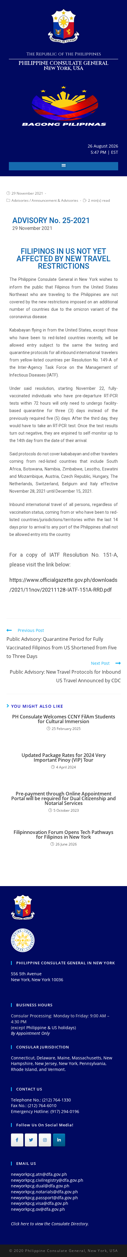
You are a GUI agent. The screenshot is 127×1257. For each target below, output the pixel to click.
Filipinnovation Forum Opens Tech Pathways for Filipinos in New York (63, 834)
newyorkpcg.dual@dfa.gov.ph (40, 1186)
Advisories (20, 200)
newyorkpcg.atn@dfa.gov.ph (39, 1174)
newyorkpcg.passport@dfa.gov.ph (44, 1197)
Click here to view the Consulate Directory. (50, 1223)
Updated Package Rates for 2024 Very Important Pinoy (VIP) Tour (64, 757)
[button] (63, 165)
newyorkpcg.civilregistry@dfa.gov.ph (47, 1180)
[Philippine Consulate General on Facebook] (17, 1139)
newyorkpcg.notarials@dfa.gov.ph (44, 1191)
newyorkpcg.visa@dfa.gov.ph (39, 1203)
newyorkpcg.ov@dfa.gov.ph (38, 1209)
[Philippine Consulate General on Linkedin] (59, 1139)
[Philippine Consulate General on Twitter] (31, 1139)
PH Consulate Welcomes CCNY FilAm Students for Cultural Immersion (63, 719)
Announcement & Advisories (55, 200)
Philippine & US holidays (50, 1027)
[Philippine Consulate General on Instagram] (45, 1139)
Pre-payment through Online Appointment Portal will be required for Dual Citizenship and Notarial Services (63, 798)
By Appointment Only (30, 1033)
